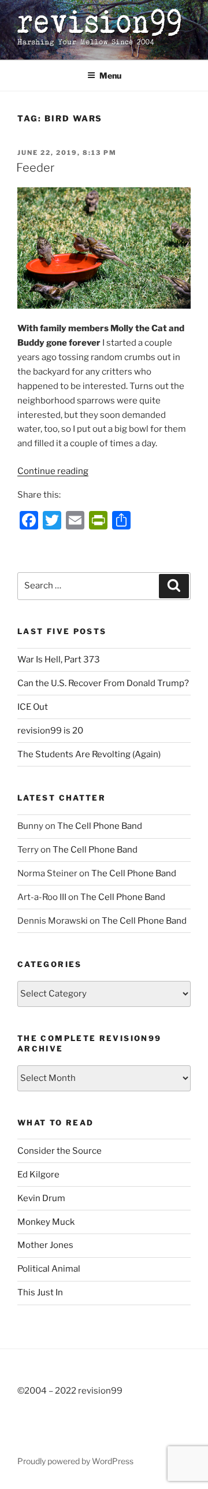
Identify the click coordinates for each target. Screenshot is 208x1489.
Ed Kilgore (38, 1174)
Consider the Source (59, 1151)
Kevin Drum (41, 1198)
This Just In (40, 1292)
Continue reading (52, 471)
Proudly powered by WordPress (75, 1461)
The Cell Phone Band (99, 826)
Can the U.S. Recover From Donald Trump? (103, 683)
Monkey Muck (46, 1222)
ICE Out (32, 707)
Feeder (35, 168)
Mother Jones (45, 1245)
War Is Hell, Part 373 (58, 659)
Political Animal (48, 1269)
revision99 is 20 (50, 730)
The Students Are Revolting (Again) (89, 754)
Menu (110, 75)
